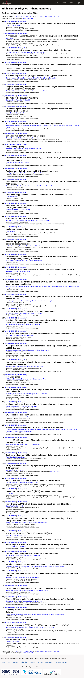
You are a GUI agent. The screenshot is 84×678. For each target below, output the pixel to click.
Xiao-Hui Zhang (11, 627)
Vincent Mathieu (60, 429)
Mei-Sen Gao (18, 444)
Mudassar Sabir (11, 366)
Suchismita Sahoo (42, 590)
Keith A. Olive (27, 100)
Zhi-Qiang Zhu (29, 301)
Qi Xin (8, 25)
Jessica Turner (42, 379)
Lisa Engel (20, 186)
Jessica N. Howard (35, 148)
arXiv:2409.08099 (10, 33)
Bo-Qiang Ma (41, 52)
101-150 (24, 16)
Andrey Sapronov (48, 566)
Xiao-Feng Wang (49, 286)
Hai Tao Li (26, 444)
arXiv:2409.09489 (10, 531)
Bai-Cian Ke (29, 627)
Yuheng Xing (18, 313)
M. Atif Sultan (10, 555)
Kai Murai (18, 601)
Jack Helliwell (54, 125)
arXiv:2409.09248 (10, 437)
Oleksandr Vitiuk (11, 350)
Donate (71, 3)
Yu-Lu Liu (26, 577)
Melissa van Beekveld (13, 125)
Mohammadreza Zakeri (39, 91)
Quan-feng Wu (11, 506)
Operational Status (61, 662)
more (28, 18)
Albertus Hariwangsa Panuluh (15, 482)
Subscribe (24, 662)
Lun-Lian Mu (10, 470)
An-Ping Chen (34, 577)
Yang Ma (9, 417)
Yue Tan (39, 313)
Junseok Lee (10, 601)
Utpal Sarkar (27, 536)
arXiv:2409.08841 (10, 267)
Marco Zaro (26, 417)
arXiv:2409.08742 (10, 203)
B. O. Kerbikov (10, 546)
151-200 (29, 16)
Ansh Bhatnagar (22, 379)
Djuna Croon (33, 379)
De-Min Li (45, 627)
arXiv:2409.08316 (10, 121)
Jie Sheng (33, 614)
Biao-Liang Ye (10, 301)
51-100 (20, 16)
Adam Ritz (33, 406)
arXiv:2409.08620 (10, 168)
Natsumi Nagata (33, 220)
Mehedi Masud (28, 173)
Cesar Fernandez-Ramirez (46, 429)
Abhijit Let (9, 457)
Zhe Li (41, 286)
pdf (18, 21)
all (32, 18)
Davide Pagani (17, 417)
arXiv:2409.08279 (10, 95)
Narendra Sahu (24, 246)
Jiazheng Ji (9, 313)
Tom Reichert (29, 186)
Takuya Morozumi (31, 482)
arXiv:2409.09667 (10, 571)
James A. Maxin (27, 522)
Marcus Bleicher (51, 186)
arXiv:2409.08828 (10, 239)
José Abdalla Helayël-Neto (33, 260)
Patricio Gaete (19, 260)
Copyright (32, 662)
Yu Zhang (9, 67)
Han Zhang (20, 627)
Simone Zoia (53, 78)
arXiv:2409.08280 (10, 106)
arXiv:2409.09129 (10, 412)
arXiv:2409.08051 (10, 21)
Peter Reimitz (25, 406)
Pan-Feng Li (69, 286)
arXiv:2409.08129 (10, 62)
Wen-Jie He (10, 286)
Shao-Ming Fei (48, 301)
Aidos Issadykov (24, 566)
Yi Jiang (35, 286)
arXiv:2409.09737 (10, 585)
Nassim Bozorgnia (29, 393)
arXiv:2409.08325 (10, 144)
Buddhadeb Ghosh (19, 457)
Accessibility (49, 662)
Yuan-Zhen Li (10, 113)
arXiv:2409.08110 (10, 48)
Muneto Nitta (26, 271)
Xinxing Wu (26, 313)
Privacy (40, 662)
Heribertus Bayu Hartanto (24, 78)
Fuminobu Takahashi (29, 601)
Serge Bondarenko (12, 566)
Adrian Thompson (25, 91)
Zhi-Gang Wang (16, 25)
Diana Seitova (59, 566)
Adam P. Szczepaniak (25, 431)
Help (8, 662)
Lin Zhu (51, 614)
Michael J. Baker (11, 379)
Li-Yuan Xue (20, 301)
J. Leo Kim (35, 138)
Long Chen (9, 38)
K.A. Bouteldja (10, 324)
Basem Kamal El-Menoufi (40, 125)
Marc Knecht (25, 162)
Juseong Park (38, 173)
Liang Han (29, 286)
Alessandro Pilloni (12, 431)
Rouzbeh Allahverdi (12, 91)
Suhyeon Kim (18, 173)
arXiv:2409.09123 (10, 402)
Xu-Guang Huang (24, 209)
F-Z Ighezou (36, 324)
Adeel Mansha (21, 366)
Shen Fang (9, 444)
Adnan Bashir (28, 555)
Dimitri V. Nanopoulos (40, 522)
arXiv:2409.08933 (10, 309)
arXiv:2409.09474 (10, 516)
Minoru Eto (17, 271)
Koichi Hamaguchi (12, 220)
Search (57, 3)
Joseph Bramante (12, 138)
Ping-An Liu (18, 577)
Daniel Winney (22, 429)
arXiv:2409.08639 (10, 179)
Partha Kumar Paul (12, 246)
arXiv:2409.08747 (10, 216)
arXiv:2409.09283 (10, 453)
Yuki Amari (9, 271)
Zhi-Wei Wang (38, 366)
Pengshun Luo (10, 614)
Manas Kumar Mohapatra (27, 590)
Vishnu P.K (29, 335)
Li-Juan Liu (37, 627)
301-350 (44, 16)
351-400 (50, 16)
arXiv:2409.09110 (10, 360)
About (3, 662)
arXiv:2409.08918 (10, 294)
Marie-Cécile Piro (41, 393)
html (21, 21)
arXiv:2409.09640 (10, 562)
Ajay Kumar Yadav (12, 590)
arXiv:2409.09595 (10, 551)
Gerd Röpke (45, 350)
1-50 (16, 16)
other (25, 21)
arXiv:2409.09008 (10, 331)
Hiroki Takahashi (44, 220)
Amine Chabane (11, 186)
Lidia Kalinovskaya (36, 566)
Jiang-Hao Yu (20, 113)
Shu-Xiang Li (59, 286)
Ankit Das (9, 536)
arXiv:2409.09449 (10, 489)
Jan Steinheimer (39, 186)
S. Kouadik (27, 324)
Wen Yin (39, 601)
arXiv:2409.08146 (10, 73)
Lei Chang (36, 555)
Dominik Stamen (11, 429)
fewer (24, 18)
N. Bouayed (20, 324)
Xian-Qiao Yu (19, 470)
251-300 (39, 16)
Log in (79, 3)
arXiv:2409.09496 (10, 542)
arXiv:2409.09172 (10, 425)
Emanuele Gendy (22, 148)
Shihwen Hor (23, 220)
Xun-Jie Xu (19, 506)
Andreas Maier (11, 231)
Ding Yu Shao (35, 444)
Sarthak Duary (17, 536)
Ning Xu (33, 313)
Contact (15, 662)
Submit (64, 3)
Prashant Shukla (35, 246)
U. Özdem (9, 493)
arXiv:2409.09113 (10, 374)
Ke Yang (8, 52)
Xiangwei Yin (10, 522)
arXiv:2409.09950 (10, 607)
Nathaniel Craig (11, 148)
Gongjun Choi (10, 100)
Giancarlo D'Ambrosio (13, 162)
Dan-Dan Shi (39, 301)
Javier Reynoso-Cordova (14, 393)
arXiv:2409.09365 (10, 478)
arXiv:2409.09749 (10, 597)
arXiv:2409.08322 (10, 133)
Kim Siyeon (9, 173)
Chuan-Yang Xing (42, 614)
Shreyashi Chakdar (19, 335)
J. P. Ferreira (10, 260)
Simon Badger (10, 78)
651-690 (56, 16)
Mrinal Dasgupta (26, 125)
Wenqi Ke (19, 100)
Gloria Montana (72, 429)
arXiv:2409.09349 (10, 463)
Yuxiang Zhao (31, 52)
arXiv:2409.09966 (10, 622)
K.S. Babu (9, 335)
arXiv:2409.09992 (10, 637)
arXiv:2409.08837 (10, 254)
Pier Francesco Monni (66, 125)
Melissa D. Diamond (24, 138)
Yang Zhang (44, 78)
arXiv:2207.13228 (55, 471)
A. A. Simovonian (21, 546)
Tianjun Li (30, 366)
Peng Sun (23, 52)
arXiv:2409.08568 (10, 155)
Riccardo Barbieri (11, 197)
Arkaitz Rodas (31, 429)
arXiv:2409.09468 (10, 502)
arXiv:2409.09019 (10, 343)
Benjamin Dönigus (34, 350)
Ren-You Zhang (19, 286)
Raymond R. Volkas (12, 642)
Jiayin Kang (19, 555)
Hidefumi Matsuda (12, 209)
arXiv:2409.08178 (10, 84)
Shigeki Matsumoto (22, 614)
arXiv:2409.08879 (10, 279)
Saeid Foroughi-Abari (13, 406)
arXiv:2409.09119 (10, 387)
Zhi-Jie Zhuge (59, 614)
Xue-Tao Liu (10, 577)
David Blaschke (22, 350)
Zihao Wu (36, 78)
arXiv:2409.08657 (10, 192)
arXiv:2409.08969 (10, 318)
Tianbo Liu (15, 52)
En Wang (51, 627)
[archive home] (6, 3)
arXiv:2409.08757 (10, 227)
